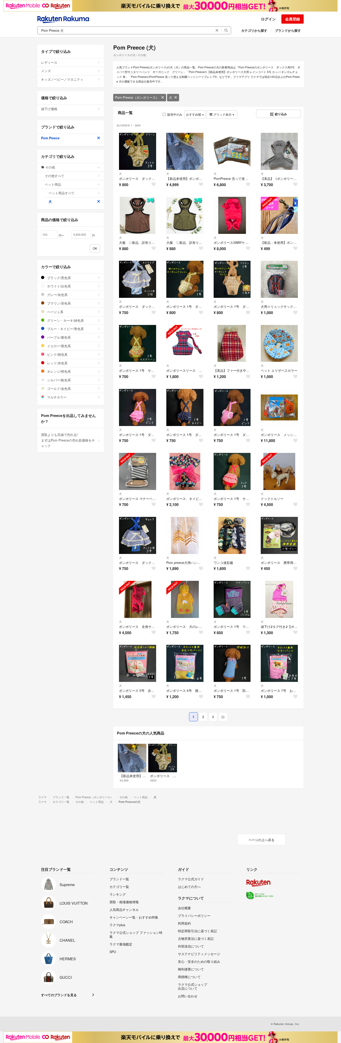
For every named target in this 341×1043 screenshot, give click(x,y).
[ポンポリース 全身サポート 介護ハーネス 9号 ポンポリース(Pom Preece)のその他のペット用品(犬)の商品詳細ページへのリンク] (137, 599)
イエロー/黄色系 (58, 345)
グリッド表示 (222, 114)
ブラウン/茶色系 (58, 303)
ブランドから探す (288, 30)
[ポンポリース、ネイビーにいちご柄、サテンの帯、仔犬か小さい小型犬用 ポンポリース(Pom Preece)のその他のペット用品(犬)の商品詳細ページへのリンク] (184, 471)
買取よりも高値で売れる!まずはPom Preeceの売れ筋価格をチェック (68, 440)
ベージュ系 (54, 311)
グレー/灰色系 (57, 294)
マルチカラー (56, 397)
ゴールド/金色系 (58, 388)
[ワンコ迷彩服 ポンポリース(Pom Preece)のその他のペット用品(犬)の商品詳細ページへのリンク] (232, 535)
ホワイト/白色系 (58, 286)
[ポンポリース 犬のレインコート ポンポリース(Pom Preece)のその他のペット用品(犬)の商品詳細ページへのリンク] (184, 599)
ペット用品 (53, 184)
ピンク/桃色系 (57, 354)
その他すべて (54, 175)
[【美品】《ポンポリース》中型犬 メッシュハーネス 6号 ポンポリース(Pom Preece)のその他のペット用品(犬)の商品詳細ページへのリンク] (279, 151)
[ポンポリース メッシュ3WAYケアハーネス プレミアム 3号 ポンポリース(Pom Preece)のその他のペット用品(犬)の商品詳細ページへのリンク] (279, 407)
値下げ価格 (49, 108)
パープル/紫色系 (58, 337)
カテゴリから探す (254, 30)
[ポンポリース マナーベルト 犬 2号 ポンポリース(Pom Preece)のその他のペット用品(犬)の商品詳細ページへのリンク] (137, 471)
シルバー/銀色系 (58, 380)
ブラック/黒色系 (58, 277)
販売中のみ (174, 114)
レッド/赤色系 (57, 363)
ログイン (268, 19)
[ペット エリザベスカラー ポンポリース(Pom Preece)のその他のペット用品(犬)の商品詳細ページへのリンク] (279, 343)
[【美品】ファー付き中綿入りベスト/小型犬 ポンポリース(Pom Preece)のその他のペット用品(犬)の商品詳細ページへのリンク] (232, 343)
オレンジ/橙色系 (58, 371)
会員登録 (292, 19)
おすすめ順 (194, 114)
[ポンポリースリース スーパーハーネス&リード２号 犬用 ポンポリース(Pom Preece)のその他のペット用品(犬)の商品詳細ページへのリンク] (184, 343)
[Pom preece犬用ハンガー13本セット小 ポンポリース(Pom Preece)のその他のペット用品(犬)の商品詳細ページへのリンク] (184, 535)
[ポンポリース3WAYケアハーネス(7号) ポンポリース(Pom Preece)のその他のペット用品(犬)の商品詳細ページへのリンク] (232, 215)
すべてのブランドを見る (59, 994)
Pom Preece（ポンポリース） (137, 97)
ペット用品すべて (61, 193)
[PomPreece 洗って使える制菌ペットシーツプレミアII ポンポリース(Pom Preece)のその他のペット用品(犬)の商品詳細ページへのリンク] (232, 151)
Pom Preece (50, 138)
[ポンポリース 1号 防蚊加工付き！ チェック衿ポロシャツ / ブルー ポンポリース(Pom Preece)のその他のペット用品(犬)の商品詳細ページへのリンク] (232, 663)
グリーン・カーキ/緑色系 (65, 320)
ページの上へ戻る (261, 839)
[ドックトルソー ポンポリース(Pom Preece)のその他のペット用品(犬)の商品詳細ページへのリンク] (279, 471)
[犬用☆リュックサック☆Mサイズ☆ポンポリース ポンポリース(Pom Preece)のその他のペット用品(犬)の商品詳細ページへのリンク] (279, 279)
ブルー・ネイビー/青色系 (65, 328)
